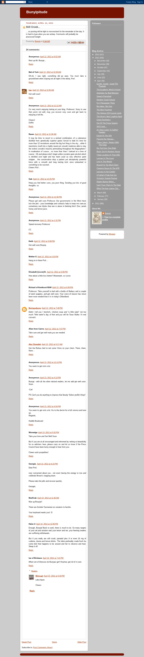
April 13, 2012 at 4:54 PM (50, 406)
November (101, 64)
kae (30, 90)
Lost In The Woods (104, 162)
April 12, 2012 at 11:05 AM (43, 90)
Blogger (112, 234)
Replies (34, 571)
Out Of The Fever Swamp (107, 123)
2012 (97, 58)
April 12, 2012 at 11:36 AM (45, 134)
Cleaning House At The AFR (108, 168)
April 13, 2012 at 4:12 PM (50, 378)
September (102, 71)
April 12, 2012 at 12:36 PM (51, 197)
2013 (97, 55)
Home (54, 642)
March (100, 193)
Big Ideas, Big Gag (104, 106)
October (100, 68)
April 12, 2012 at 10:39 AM (50, 72)
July (99, 74)
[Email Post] (68, 42)
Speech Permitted (104, 96)
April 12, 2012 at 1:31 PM (50, 220)
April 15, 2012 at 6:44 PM (54, 576)
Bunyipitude (36, 12)
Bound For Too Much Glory (108, 165)
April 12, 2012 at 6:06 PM (62, 288)
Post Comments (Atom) (42, 648)
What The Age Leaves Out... (108, 189)
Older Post (81, 642)
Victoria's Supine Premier (107, 178)
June (99, 78)
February (101, 196)
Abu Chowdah (35, 344)
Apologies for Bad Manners (108, 93)
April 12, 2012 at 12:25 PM (44, 179)
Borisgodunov (35, 308)
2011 (97, 204)
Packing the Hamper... (106, 139)
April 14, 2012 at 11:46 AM (48, 498)
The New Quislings (104, 110)
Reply (31, 64)
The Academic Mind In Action (109, 90)
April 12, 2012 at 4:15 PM (48, 257)
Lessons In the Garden (106, 172)
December (101, 61)
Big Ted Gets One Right (106, 148)
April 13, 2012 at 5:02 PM (48, 433)
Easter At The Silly (104, 136)
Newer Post (26, 642)
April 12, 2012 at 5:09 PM (57, 272)
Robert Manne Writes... (106, 182)
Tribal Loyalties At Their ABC (108, 155)
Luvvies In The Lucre (105, 158)
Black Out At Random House (108, 152)
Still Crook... (102, 127)
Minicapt (39, 576)
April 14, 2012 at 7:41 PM (53, 558)
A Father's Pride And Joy (107, 175)
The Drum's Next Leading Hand (109, 117)
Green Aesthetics (104, 120)
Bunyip (108, 213)
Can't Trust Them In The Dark (109, 185)
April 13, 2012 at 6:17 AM (52, 344)
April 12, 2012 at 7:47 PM (55, 329)
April (99, 81)
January (100, 199)
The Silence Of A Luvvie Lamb (109, 113)
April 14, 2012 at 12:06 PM (47, 524)
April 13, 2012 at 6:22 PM (47, 464)
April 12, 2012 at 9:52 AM (50, 57)
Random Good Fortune (106, 100)
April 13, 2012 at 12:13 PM (51, 362)
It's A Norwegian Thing (106, 103)
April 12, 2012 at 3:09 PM (44, 241)
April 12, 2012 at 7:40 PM (52, 308)
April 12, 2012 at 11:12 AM (51, 106)
